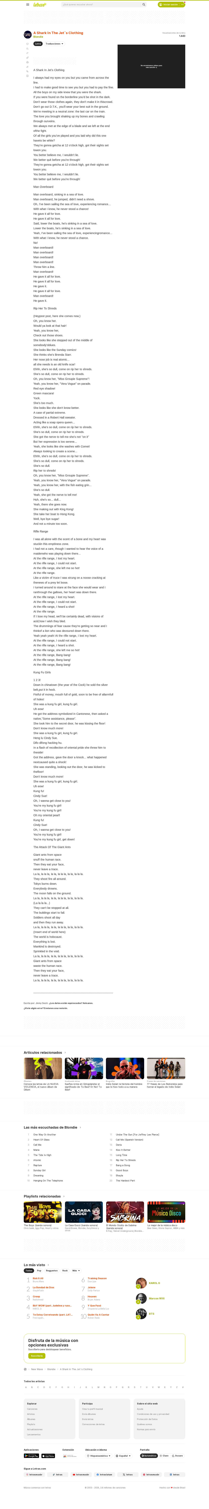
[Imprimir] (27, 62)
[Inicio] (25, 1369)
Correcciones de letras (93, 1424)
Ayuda (140, 1409)
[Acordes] (27, 58)
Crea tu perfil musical (92, 1409)
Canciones (32, 1409)
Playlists (31, 1424)
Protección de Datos (147, 1419)
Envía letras (88, 1419)
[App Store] (48, 1455)
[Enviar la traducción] (27, 71)
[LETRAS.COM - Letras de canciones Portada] (40, 4)
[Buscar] (144, 4)
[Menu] (28, 4)
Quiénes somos (144, 1424)
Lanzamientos (34, 1434)
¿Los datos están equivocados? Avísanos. (71, 1003)
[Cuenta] (182, 4)
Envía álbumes (89, 1414)
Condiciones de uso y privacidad (153, 1414)
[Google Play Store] (31, 1455)
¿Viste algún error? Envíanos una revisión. (46, 1008)
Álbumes (31, 1419)
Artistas (31, 1414)
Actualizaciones (35, 1429)
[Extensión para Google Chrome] (70, 1455)
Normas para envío (146, 1429)
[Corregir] (27, 67)
